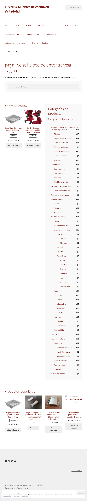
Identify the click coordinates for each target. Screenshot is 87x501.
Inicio (7, 25)
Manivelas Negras (63, 352)
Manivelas (58, 343)
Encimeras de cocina (62, 230)
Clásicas (60, 295)
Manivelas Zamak (63, 356)
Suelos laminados (33, 34)
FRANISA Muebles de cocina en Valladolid (27, 9)
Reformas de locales (62, 190)
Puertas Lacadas (60, 360)
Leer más (33, 428)
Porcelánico (61, 256)
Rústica (60, 313)
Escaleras (57, 177)
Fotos (56, 291)
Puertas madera (60, 365)
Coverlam (63, 265)
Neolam (63, 278)
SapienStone (65, 286)
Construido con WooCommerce (17, 488)
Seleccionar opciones (54, 429)
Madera (60, 299)
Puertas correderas (61, 151)
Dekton (63, 269)
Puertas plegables (61, 156)
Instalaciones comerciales (15, 43)
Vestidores (58, 160)
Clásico (57, 204)
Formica (60, 247)
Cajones (60, 321)
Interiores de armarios (62, 138)
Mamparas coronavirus (60, 195)
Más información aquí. (21, 496)
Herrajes (57, 317)
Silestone (63, 243)
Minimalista (61, 304)
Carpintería (51, 34)
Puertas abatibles (61, 143)
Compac (63, 238)
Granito (60, 252)
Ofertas (35, 43)
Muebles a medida (61, 182)
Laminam (63, 273)
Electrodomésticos (61, 225)
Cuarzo (59, 234)
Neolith (63, 282)
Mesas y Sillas (59, 330)
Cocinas (16, 25)
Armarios (41, 25)
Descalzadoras (59, 173)
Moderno (57, 208)
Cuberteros (61, 326)
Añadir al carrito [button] (13, 145)
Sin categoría (56, 369)
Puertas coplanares (61, 147)
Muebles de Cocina (58, 217)
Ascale (62, 260)
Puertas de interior (12, 34)
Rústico (57, 212)
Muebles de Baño (57, 199)
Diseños (57, 134)
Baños (28, 25)
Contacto (46, 43)
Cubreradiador (59, 169)
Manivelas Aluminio (64, 347)
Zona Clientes (76, 471)
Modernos (61, 308)
